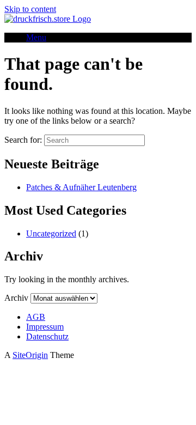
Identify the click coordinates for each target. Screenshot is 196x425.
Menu (36, 37)
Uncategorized (51, 233)
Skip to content (30, 9)
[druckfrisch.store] (47, 18)
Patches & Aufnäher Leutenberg (81, 187)
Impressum (45, 326)
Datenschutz (47, 336)
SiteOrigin (30, 355)
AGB (35, 316)
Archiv (16, 297)
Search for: (23, 139)
